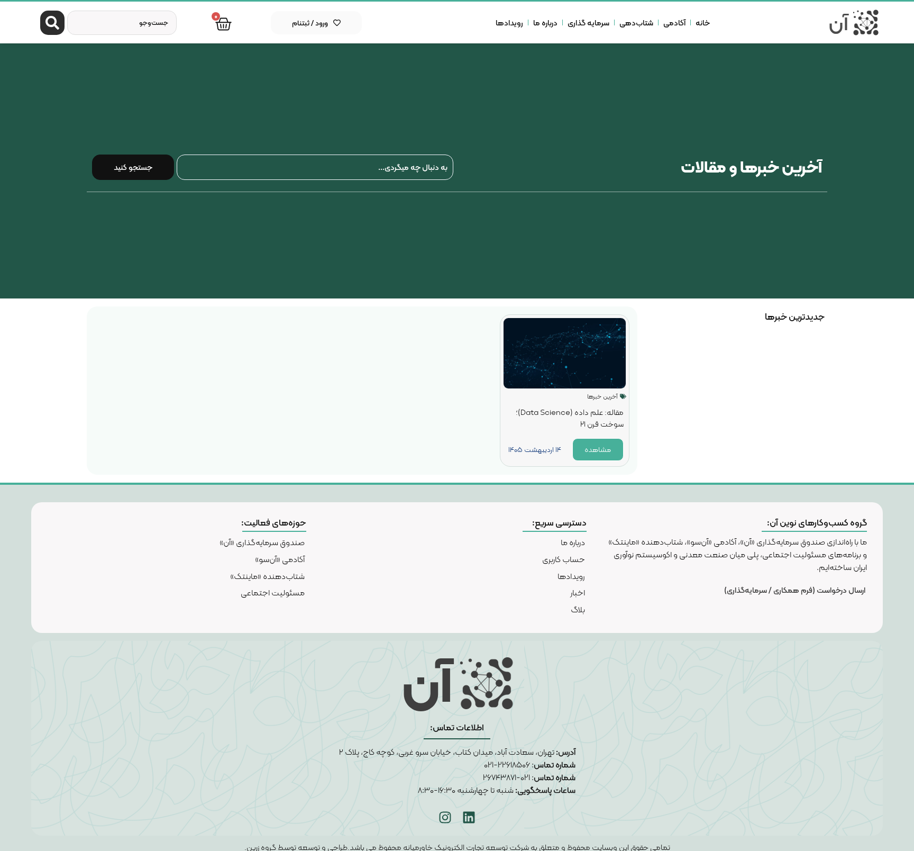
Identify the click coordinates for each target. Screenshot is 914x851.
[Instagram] (445, 817)
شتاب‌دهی (636, 23)
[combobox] (122, 23)
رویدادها (509, 23)
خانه (703, 23)
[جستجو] (52, 23)
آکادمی (674, 23)
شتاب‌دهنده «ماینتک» (267, 576)
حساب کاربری (563, 559)
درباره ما (545, 23)
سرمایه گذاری (588, 23)
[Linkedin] (469, 817)
